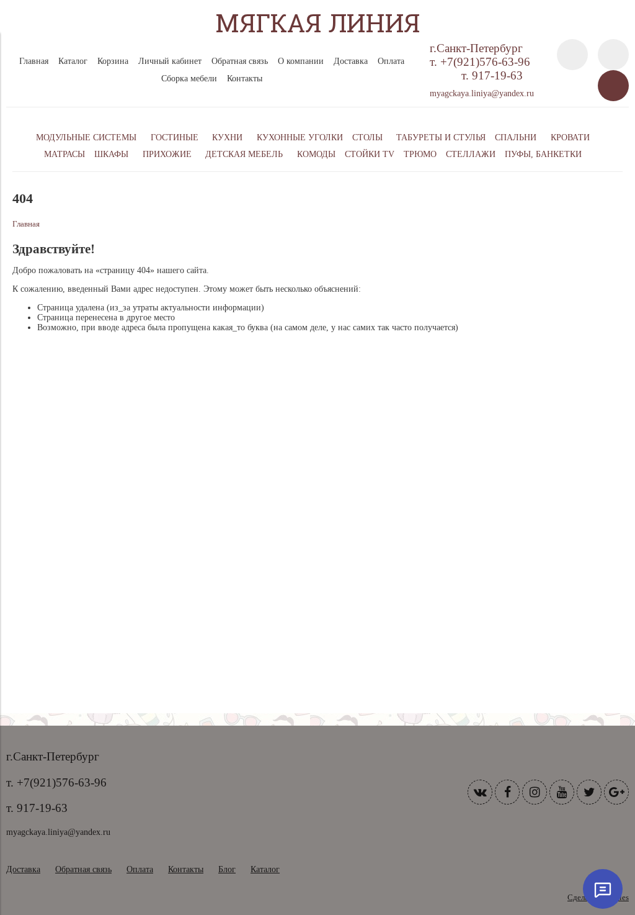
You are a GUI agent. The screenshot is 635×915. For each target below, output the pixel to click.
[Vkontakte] (480, 792)
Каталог (72, 61)
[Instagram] (534, 792)
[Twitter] (589, 792)
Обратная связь (239, 61)
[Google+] (616, 792)
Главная (33, 61)
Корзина (112, 61)
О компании (301, 61)
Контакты (244, 78)
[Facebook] (507, 792)
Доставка (351, 61)
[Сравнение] (613, 54)
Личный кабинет (170, 61)
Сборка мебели (189, 78)
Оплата (391, 61)
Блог (227, 869)
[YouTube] (561, 792)
